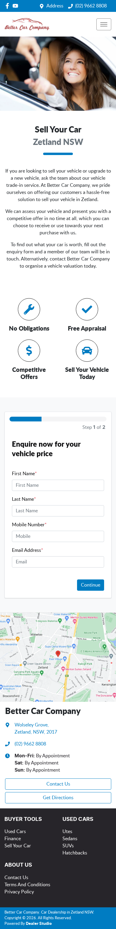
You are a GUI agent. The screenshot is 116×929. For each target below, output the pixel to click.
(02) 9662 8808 (91, 6)
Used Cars (15, 831)
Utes (67, 831)
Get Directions (58, 797)
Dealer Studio (39, 924)
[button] (103, 24)
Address (54, 6)
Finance (12, 838)
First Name (24, 473)
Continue (90, 585)
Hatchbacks (74, 853)
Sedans (69, 838)
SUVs (68, 845)
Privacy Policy (19, 891)
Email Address (27, 550)
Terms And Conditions (27, 884)
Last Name (24, 499)
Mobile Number (29, 524)
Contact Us (58, 784)
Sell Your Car (17, 845)
